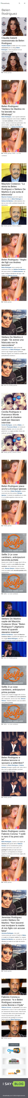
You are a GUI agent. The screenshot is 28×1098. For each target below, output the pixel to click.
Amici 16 (6, 385)
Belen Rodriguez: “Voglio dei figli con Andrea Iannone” (13, 262)
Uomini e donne (16, 452)
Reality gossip (7, 72)
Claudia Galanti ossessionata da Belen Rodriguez (12, 41)
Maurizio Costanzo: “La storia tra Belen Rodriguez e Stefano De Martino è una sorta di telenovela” (13, 189)
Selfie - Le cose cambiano (11, 594)
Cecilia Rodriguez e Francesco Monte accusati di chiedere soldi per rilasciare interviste (11, 417)
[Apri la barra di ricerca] (19, 3)
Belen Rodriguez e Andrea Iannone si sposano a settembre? (12, 760)
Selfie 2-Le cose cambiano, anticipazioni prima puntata (13, 689)
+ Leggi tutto (14, 1044)
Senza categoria (16, 226)
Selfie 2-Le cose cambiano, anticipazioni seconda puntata (13, 557)
